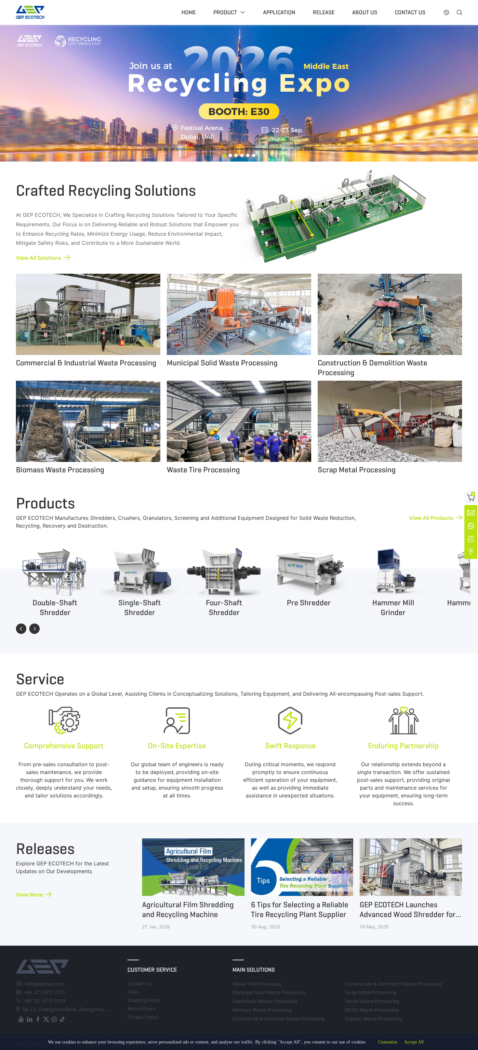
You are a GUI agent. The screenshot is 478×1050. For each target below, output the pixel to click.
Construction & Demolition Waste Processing (393, 984)
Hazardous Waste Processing (264, 1001)
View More (29, 894)
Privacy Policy (142, 1017)
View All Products (431, 518)
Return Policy (141, 1008)
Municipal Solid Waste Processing (269, 992)
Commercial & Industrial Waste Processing (278, 1018)
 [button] (34, 628)
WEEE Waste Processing (372, 1010)
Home (188, 12)
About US (364, 12)
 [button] (21, 628)
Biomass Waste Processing (262, 1010)
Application (279, 12)
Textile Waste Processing (372, 1001)
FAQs (133, 992)
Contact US (410, 12)
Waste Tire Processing (256, 984)
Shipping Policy (144, 1000)
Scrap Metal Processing (370, 992)
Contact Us (139, 983)
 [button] (446, 12)
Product (225, 12)
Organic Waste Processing (373, 1018)
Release (324, 12)
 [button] (459, 12)
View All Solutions (38, 258)
